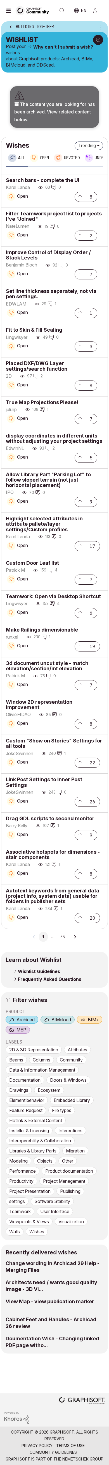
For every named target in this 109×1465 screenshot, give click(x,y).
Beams (16, 1060)
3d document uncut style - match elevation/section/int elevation (47, 665)
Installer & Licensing (29, 1130)
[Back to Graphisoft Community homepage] (34, 10)
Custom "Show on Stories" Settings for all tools (54, 743)
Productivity (21, 1181)
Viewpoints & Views (29, 1221)
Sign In (97, 11)
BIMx (93, 1019)
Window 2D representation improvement (39, 704)
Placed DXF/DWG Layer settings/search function (36, 366)
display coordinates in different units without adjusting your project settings (54, 438)
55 (62, 936)
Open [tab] (44, 157)
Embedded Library (72, 1100)
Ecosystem (49, 1090)
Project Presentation (30, 1191)
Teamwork (20, 1211)
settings (17, 1201)
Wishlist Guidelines (39, 971)
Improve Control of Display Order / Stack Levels (48, 255)
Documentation (25, 1080)
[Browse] (9, 11)
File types (61, 1110)
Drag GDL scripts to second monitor (50, 818)
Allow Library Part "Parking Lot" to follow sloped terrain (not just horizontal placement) (48, 479)
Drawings (18, 1090)
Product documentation (69, 1171)
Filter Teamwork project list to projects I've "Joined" (54, 216)
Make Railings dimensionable (42, 630)
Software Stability (52, 1201)
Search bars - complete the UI (42, 180)
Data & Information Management (42, 1070)
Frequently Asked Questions (49, 979)
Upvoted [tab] (72, 157)
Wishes (36, 1231)
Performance (22, 1171)
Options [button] (99, 27)
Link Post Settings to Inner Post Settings (44, 782)
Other (67, 1161)
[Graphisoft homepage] (82, 1401)
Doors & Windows (68, 1080)
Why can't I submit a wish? (63, 47)
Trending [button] (87, 145)
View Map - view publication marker (50, 1301)
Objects (45, 1161)
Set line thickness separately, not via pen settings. (51, 293)
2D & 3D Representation (33, 1049)
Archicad (25, 1019)
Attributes (77, 1049)
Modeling (18, 1161)
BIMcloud (61, 1019)
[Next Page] (75, 937)
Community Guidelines (53, 1452)
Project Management (64, 1181)
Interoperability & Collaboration (40, 1140)
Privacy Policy (37, 1445)
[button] (80, 196)
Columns (41, 1060)
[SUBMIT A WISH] (98, 40)
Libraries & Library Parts (32, 1151)
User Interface (54, 1211)
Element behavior (26, 1100)
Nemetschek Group (82, 1459)
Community (71, 1060)
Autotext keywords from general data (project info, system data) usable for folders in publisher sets (52, 896)
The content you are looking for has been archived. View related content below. (54, 111)
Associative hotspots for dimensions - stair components (53, 854)
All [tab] (21, 157)
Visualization (71, 1221)
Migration (75, 1151)
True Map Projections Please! (42, 402)
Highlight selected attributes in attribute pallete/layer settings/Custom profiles (44, 524)
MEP (21, 1030)
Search (62, 10)
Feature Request (25, 1110)
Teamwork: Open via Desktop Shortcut (53, 596)
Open (22, 196)
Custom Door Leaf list (32, 563)
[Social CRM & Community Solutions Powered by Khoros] (16, 1417)
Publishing (70, 1191)
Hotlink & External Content (35, 1120)
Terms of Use (70, 1445)
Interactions (70, 1130)
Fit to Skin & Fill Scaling (34, 330)
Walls (14, 1231)
